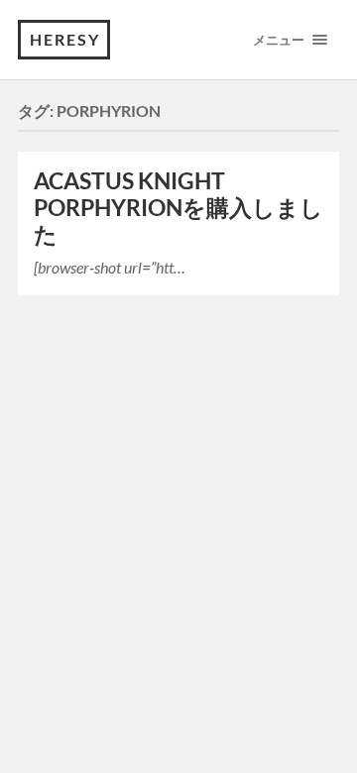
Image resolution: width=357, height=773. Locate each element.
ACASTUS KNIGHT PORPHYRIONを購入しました (178, 207)
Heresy (65, 39)
